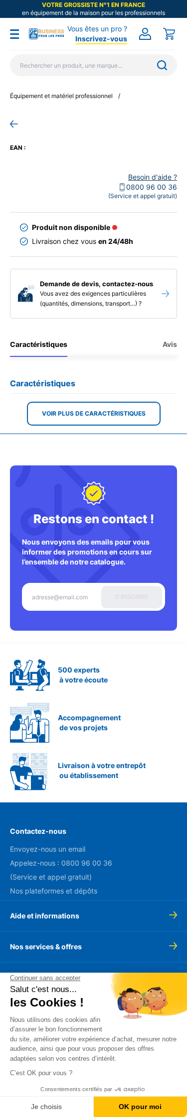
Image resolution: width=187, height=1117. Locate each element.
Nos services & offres (46, 946)
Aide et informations (44, 915)
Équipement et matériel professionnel (61, 96)
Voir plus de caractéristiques (94, 413)
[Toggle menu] (14, 34)
